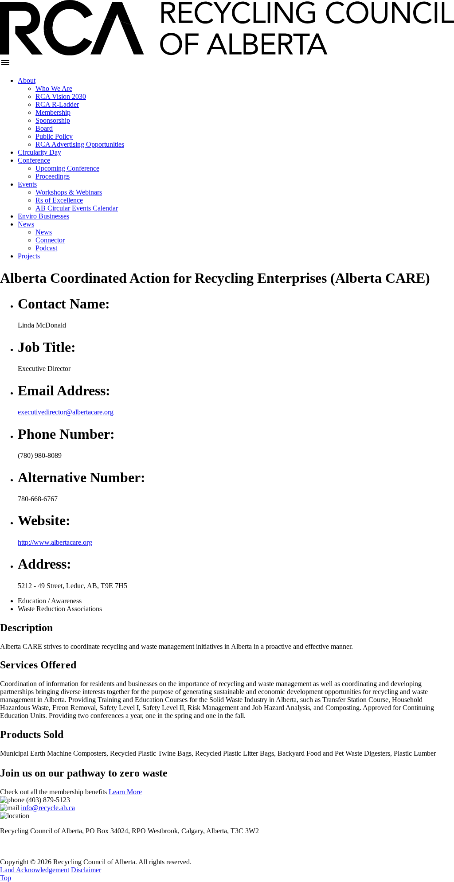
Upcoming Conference (67, 168)
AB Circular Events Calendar (76, 208)
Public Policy (54, 136)
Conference (34, 160)
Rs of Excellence (59, 200)
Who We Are (53, 88)
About (26, 80)
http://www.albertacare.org (55, 542)
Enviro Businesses (43, 216)
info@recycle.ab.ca (48, 808)
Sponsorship (52, 120)
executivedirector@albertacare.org (66, 412)
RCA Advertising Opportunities (79, 144)
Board (44, 128)
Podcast (46, 248)
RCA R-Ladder (57, 104)
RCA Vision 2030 (60, 96)
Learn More (125, 792)
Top (5, 878)
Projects (29, 256)
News (26, 224)
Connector (50, 240)
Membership (52, 112)
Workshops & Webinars (68, 192)
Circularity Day (39, 152)
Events (27, 184)
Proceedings (52, 176)
